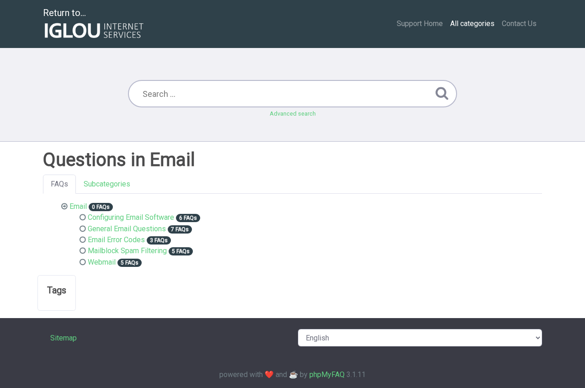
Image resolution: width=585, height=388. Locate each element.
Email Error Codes (116, 239)
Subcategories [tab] (107, 184)
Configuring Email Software (131, 217)
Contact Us (519, 23)
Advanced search (293, 113)
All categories (472, 23)
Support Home (420, 23)
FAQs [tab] (59, 184)
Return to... (64, 12)
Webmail (102, 262)
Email (78, 206)
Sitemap (63, 338)
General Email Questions (127, 228)
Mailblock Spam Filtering (127, 250)
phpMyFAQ (327, 374)
